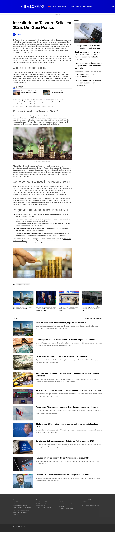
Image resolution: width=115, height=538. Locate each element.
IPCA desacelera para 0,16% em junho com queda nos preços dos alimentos (88, 83)
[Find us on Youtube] (13, 526)
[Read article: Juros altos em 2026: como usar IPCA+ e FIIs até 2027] (46, 92)
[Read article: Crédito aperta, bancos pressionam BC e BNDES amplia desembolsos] (23, 345)
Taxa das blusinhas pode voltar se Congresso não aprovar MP (62, 458)
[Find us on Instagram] (16, 526)
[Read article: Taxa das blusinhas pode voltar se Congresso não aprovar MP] (23, 464)
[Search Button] (113, 6)
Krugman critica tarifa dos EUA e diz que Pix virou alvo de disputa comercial (88, 65)
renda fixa (26, 284)
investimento (45, 40)
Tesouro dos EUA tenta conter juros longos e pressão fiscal (61, 356)
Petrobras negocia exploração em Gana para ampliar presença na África (91, 308)
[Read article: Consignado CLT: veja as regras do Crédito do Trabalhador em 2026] (23, 447)
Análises (86, 318)
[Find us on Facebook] (24, 526)
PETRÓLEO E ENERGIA (88, 303)
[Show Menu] (21, 6)
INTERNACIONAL (41, 303)
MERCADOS (62, 6)
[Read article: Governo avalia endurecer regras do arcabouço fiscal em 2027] (23, 481)
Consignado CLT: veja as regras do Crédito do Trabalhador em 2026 (65, 441)
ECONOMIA (17, 303)
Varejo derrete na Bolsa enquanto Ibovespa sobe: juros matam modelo (68, 308)
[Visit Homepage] (34, 6)
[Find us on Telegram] (19, 526)
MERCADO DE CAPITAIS (84, 6)
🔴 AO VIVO (52, 6)
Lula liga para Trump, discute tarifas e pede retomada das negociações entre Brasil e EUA (46, 308)
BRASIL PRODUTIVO (65, 303)
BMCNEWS (20, 34)
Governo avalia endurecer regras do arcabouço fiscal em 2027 (62, 475)
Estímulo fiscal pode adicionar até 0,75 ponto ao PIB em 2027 (62, 323)
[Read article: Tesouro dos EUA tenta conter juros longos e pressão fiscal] (23, 362)
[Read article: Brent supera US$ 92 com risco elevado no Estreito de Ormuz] (16, 92)
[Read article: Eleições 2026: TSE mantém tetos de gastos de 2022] (88, 33)
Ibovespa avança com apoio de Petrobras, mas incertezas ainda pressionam (68, 390)
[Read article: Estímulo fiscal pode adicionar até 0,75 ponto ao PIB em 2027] (23, 298)
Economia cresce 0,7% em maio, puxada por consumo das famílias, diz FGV (88, 74)
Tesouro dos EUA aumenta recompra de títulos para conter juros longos (66, 407)
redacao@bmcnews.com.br (65, 503)
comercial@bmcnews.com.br (66, 508)
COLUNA (71, 6)
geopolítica (19, 284)
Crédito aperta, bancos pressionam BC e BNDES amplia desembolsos (65, 339)
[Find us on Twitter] (21, 526)
